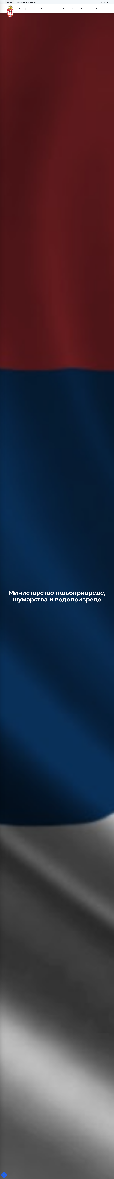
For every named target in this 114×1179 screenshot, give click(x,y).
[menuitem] (32, 9)
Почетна (21, 8)
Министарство (31, 8)
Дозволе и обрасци (87, 8)
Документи (44, 8)
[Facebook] (98, 2)
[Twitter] (101, 2)
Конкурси (56, 8)
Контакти (99, 8)
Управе (74, 8)
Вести (65, 8)
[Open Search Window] (107, 2)
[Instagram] (104, 2)
